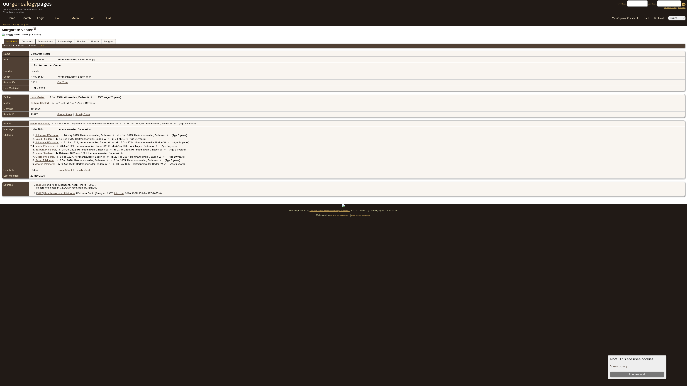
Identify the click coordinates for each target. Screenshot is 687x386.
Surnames (681, 8)
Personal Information (13, 45)
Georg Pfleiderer (39, 123)
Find (57, 18)
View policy (619, 366)
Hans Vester (37, 97)
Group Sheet (64, 114)
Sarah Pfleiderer (44, 160)
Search (26, 18)
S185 (40, 184)
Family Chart (82, 114)
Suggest (108, 41)
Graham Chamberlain (339, 215)
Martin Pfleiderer (44, 146)
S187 (40, 193)
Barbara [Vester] (39, 103)
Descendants (45, 41)
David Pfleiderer (44, 138)
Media (75, 18)
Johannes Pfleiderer (46, 135)
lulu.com (119, 193)
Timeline (81, 41)
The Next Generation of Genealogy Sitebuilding (330, 210)
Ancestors (27, 41)
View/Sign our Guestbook (625, 18)
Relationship (65, 41)
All (42, 45)
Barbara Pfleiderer (45, 149)
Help (109, 18)
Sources (32, 45)
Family (95, 41)
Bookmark (659, 18)
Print (646, 18)
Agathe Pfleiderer (45, 163)
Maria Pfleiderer (44, 153)
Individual (11, 41)
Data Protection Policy (360, 215)
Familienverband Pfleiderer (59, 193)
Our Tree (62, 82)
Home (11, 18)
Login (40, 18)
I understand (637, 374)
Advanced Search (670, 8)
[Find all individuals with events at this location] (90, 59)
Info (93, 18)
